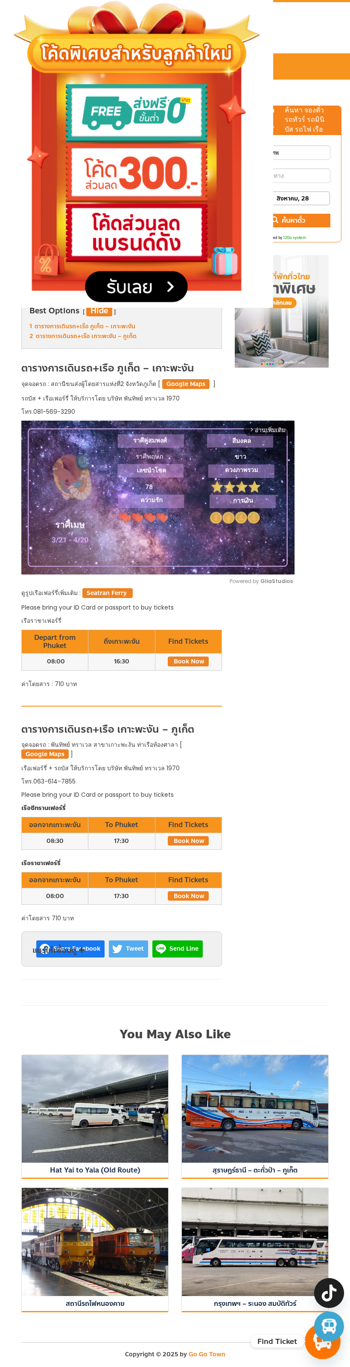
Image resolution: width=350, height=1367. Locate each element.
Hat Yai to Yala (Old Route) (95, 1170)
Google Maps (185, 384)
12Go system (294, 238)
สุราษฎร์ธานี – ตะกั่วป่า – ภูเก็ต (255, 1170)
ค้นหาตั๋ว (293, 220)
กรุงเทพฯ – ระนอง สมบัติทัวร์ (255, 1303)
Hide (99, 311)
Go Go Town (207, 1354)
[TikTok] (329, 1293)
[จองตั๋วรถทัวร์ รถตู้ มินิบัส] (329, 1326)
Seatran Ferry (107, 593)
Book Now (188, 661)
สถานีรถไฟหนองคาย (95, 1303)
